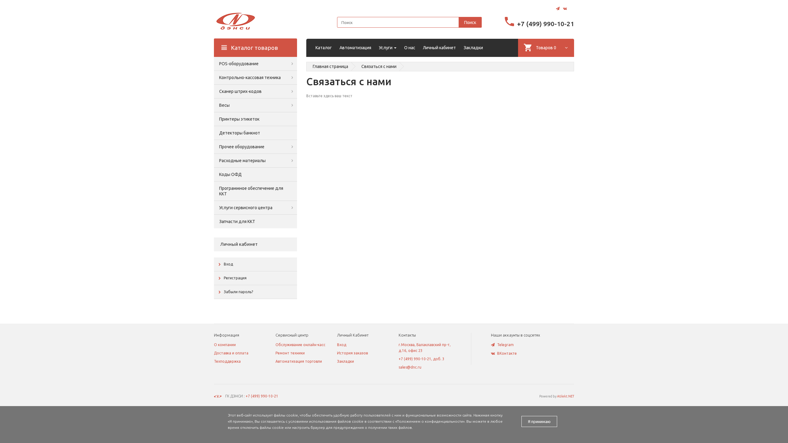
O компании (225, 345)
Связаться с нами (378, 66)
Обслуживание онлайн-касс (300, 345)
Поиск (470, 22)
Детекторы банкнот (239, 132)
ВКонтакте (507, 353)
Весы (224, 105)
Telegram (505, 345)
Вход (228, 264)
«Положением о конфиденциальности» (429, 421)
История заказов (352, 353)
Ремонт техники (290, 353)
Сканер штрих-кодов (240, 91)
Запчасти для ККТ (237, 221)
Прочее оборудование (241, 146)
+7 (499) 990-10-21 (545, 23)
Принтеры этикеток (239, 119)
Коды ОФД (230, 174)
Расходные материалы (242, 160)
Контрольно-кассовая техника (250, 77)
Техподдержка (227, 361)
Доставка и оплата (231, 353)
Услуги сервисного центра (245, 207)
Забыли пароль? (238, 292)
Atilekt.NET (565, 396)
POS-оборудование (239, 63)
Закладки (345, 361)
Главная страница (330, 66)
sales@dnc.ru (410, 367)
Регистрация (235, 278)
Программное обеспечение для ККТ (251, 191)
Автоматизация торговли (298, 361)
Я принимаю (539, 421)
